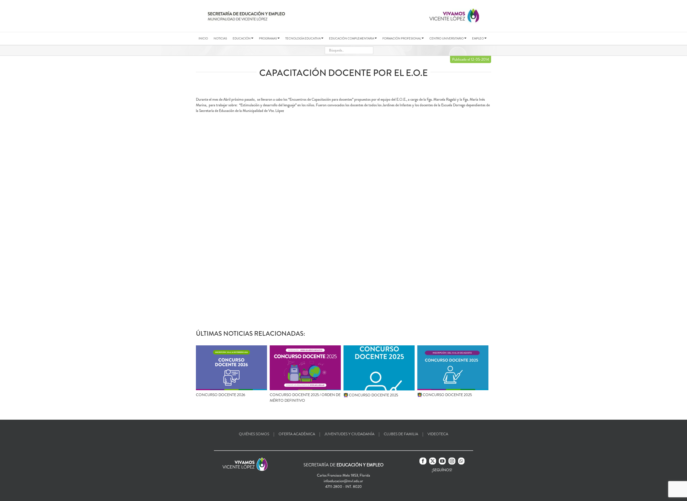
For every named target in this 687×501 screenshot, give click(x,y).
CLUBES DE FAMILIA (401, 434)
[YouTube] (442, 461)
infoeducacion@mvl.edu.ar (343, 481)
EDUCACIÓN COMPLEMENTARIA (352, 38)
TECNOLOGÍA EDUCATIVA (303, 38)
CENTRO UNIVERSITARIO (446, 38)
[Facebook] (422, 461)
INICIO (203, 38)
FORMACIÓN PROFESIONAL (402, 38)
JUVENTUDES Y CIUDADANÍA (349, 434)
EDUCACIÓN (242, 38)
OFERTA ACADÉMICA (297, 434)
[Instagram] (451, 461)
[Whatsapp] (461, 461)
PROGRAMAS (268, 38)
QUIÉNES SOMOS (254, 434)
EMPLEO (478, 38)
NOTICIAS (220, 38)
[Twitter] (432, 461)
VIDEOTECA (437, 434)
